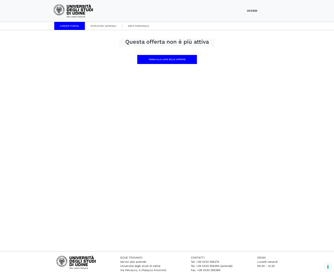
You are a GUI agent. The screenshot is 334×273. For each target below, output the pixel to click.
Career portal (69, 26)
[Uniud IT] (73, 10)
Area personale (138, 26)
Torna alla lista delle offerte (167, 59)
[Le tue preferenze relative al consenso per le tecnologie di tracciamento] (328, 267)
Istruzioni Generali (103, 26)
